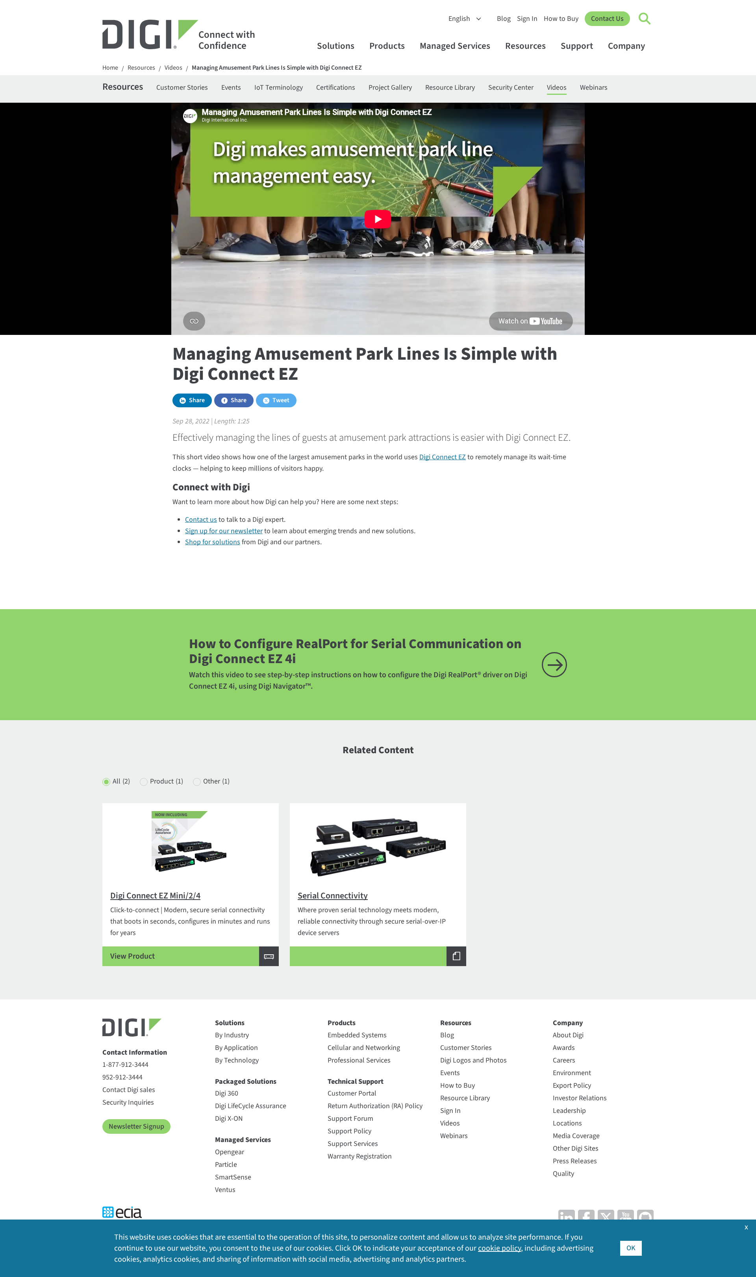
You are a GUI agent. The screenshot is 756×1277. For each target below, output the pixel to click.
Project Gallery (390, 87)
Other (216, 781)
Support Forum (350, 1119)
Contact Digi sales (128, 1090)
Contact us (201, 520)
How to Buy (561, 19)
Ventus (225, 1190)
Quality (563, 1174)
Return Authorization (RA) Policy (375, 1106)
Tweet (280, 400)
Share (197, 400)
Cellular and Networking (364, 1048)
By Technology (237, 1060)
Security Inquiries (128, 1102)
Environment (572, 1073)
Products (387, 46)
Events (231, 87)
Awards (564, 1048)
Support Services (353, 1144)
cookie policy (499, 1248)
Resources (525, 46)
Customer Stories (182, 87)
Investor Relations (580, 1098)
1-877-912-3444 (125, 1065)
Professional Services (359, 1060)
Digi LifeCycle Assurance (250, 1106)
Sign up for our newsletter (224, 531)
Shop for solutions (212, 542)
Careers (564, 1060)
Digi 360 (226, 1093)
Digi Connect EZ (442, 457)
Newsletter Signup (136, 1126)
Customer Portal (352, 1093)
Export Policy (572, 1085)
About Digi (568, 1035)
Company (626, 46)
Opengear (229, 1152)
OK (631, 1248)
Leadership (569, 1111)
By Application (236, 1048)
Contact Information (134, 1052)
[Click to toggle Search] (645, 19)
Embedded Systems (357, 1035)
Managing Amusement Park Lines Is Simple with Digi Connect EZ (277, 68)
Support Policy (349, 1131)
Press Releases (575, 1161)
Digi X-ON (229, 1119)
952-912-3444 (122, 1077)
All (121, 781)
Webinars (594, 87)
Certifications (335, 87)
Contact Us (607, 19)
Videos (173, 68)
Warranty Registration (360, 1156)
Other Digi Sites (575, 1148)
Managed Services (455, 46)
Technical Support (356, 1081)
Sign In (527, 19)
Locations (567, 1123)
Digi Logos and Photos (473, 1060)
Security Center (511, 87)
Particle (226, 1165)
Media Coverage (576, 1136)
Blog (504, 19)
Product (166, 781)
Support (577, 46)
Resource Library (450, 87)
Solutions (335, 46)
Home (110, 68)
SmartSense (233, 1177)
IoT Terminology (278, 87)
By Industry (232, 1035)
